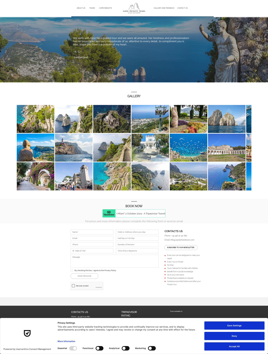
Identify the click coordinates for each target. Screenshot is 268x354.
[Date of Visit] (73, 251)
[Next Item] (246, 147)
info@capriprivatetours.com (182, 240)
